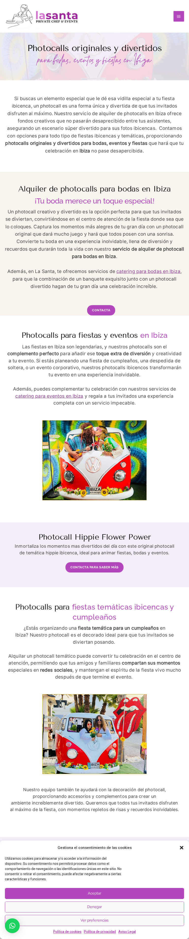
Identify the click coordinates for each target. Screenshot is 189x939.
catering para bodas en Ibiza (148, 271)
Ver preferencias (94, 920)
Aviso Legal (127, 931)
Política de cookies (67, 931)
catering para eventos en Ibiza (49, 396)
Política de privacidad (100, 931)
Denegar (94, 907)
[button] (181, 847)
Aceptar (94, 893)
